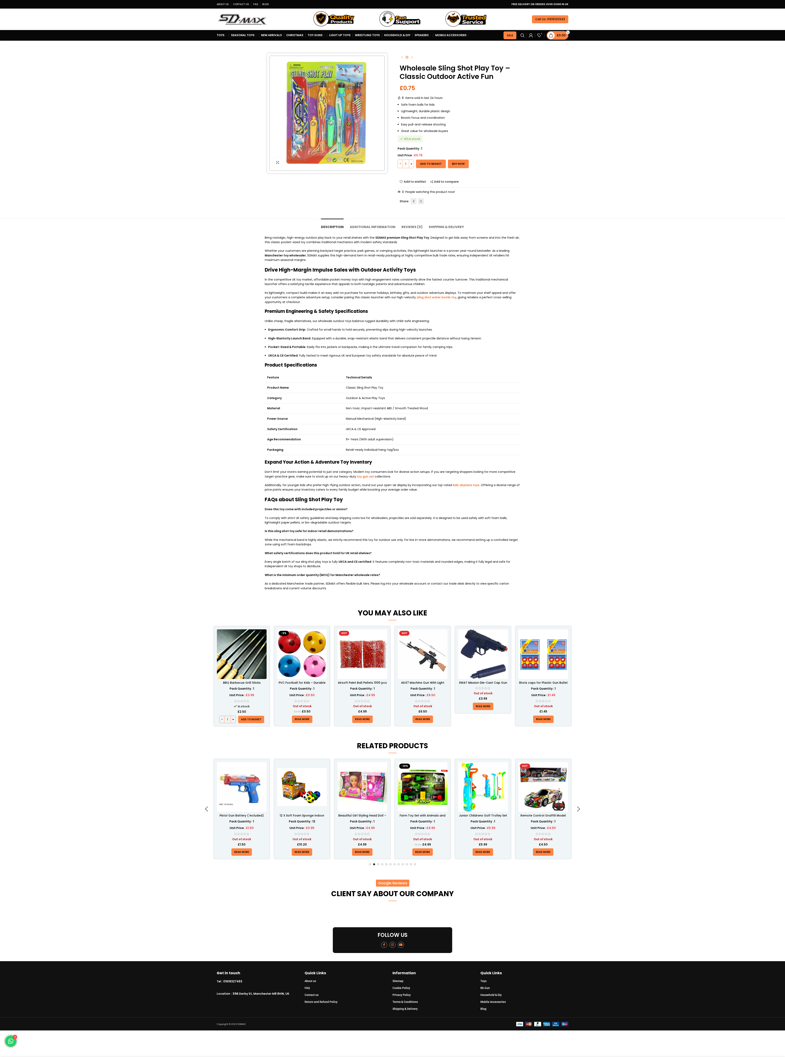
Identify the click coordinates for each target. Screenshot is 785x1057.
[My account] (531, 35)
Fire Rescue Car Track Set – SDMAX (543, 817)
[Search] (522, 35)
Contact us (311, 995)
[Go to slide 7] (395, 864)
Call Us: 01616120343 (550, 19)
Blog (483, 1008)
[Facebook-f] (384, 945)
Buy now (458, 164)
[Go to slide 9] (403, 864)
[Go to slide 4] (382, 864)
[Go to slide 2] (374, 864)
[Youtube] (401, 945)
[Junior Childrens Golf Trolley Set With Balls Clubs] (422, 787)
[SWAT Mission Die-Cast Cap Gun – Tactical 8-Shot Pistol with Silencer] (483, 654)
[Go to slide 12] (415, 864)
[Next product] (411, 57)
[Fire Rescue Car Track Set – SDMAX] (543, 787)
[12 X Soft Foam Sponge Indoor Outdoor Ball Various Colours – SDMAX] (242, 787)
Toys (483, 981)
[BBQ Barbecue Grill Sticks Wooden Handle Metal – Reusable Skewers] (242, 654)
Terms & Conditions (405, 1001)
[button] (251, 719)
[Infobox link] (261, 982)
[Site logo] (242, 19)
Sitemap (397, 981)
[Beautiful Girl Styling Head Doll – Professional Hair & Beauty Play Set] (302, 787)
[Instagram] (392, 945)
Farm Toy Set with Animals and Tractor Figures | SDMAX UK (362, 817)
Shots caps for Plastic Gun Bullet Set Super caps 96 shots (543, 685)
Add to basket (431, 164)
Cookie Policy (401, 988)
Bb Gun (485, 988)
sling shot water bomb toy (436, 297)
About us (310, 981)
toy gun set (365, 476)
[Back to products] (407, 57)
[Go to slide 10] (407, 864)
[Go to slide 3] (378, 864)
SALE (510, 35)
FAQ (307, 988)
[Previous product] (402, 57)
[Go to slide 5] (386, 864)
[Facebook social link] (413, 201)
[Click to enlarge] (278, 163)
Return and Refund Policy (321, 1001)
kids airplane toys (466, 485)
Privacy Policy (401, 995)
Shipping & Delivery (405, 1008)
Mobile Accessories (493, 1001)
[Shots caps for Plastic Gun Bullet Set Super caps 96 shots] (543, 654)
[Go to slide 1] (370, 864)
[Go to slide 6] (390, 864)
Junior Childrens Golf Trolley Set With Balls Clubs (423, 817)
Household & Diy (491, 995)
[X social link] (421, 201)
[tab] (332, 225)
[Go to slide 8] (399, 864)
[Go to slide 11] (411, 864)
